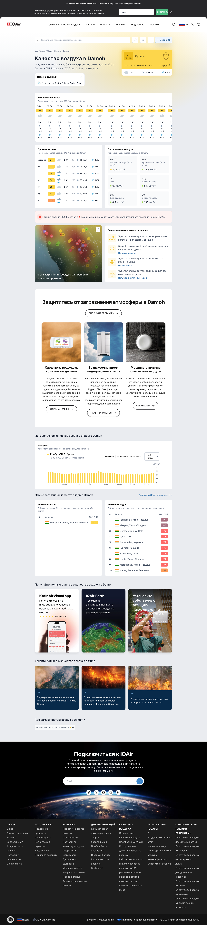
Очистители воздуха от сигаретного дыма (187, 859)
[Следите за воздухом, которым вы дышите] (61, 342)
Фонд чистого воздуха (15, 848)
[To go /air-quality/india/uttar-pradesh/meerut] (139, 525)
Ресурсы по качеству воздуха (73, 844)
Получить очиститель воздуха (132, 278)
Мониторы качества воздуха (159, 852)
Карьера (11, 837)
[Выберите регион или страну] (183, 24)
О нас (10, 828)
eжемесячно (136, 456)
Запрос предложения (99, 839)
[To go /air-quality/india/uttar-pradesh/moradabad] (139, 565)
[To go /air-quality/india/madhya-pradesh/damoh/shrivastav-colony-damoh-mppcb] (69, 522)
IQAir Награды (43, 837)
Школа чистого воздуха (100, 861)
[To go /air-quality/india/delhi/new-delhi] (139, 553)
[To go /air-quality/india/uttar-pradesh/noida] (139, 559)
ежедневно (122, 456)
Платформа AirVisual (131, 841)
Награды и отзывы (74, 872)
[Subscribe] (139, 781)
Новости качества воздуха (73, 831)
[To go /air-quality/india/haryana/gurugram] (139, 548)
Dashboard (97, 868)
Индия (42, 51)
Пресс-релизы (71, 876)
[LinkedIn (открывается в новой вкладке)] (118, 792)
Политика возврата (46, 855)
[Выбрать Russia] (183, 24)
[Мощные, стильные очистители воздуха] (145, 342)
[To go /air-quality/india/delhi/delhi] (139, 536)
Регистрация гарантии (42, 844)
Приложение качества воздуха (129, 835)
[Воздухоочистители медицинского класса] (103, 342)
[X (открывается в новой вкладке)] (96, 792)
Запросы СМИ (15, 841)
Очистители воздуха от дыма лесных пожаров (187, 903)
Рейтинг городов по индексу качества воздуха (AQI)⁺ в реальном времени (131, 866)
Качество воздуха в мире (130, 887)
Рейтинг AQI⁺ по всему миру (154, 495)
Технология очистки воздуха (75, 883)
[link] (174, 24)
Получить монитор (127, 253)
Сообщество (70, 837)
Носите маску (125, 265)
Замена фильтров (157, 859)
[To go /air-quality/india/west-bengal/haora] (139, 570)
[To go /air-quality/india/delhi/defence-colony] (139, 531)
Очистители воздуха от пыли (187, 883)
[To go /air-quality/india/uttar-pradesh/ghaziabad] (139, 520)
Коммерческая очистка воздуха (101, 831)
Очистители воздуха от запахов (187, 892)
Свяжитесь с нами (17, 833)
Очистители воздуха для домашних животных (187, 872)
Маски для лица (156, 846)
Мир (36, 51)
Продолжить (162, 12)
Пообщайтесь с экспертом (100, 848)
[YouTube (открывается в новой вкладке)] (103, 792)
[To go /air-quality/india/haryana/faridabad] (139, 542)
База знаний (42, 850)
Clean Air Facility (100, 855)
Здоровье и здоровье (69, 861)
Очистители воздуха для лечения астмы (187, 839)
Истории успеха (72, 868)
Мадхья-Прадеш (54, 51)
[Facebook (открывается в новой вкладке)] (88, 792)
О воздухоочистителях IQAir (159, 837)
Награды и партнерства (14, 857)
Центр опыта (14, 863)
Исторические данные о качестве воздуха (130, 850)
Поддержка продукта (41, 831)
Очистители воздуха (159, 863)
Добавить (165, 39)
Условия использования (100, 919)
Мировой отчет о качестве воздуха (129, 879)
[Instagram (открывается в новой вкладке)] (110, 792)
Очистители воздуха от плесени (187, 848)
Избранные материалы (69, 852)
